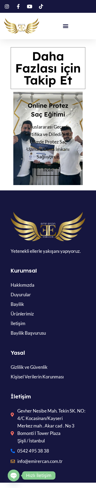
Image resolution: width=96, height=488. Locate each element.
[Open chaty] (13, 475)
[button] (65, 26)
